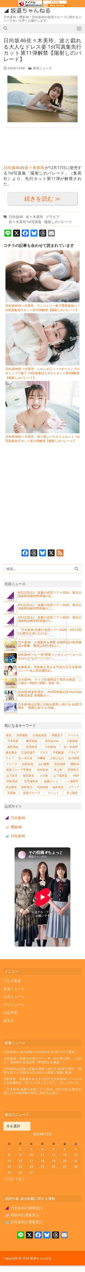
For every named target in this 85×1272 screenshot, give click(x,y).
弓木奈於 (13, 741)
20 (64, 1161)
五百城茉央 (31, 781)
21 (76, 1161)
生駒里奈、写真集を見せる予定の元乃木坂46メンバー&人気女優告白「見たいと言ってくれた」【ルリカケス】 (42, 1081)
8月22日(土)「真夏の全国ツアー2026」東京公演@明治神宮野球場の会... (50, 594)
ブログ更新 (12, 980)
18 (42, 1161)
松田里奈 (28, 775)
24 (31, 1166)
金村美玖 (58, 787)
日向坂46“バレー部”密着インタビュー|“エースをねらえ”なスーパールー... (50, 656)
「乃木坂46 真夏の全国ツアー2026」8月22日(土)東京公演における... (50, 631)
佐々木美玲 (34, 167)
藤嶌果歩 (11, 752)
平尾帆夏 (58, 752)
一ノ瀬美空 (71, 781)
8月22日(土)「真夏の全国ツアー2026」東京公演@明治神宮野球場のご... (50, 606)
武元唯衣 (11, 787)
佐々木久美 (25, 758)
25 (42, 1166)
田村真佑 (12, 781)
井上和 (58, 770)
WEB (76, 775)
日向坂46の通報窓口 (23, 1221)
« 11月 (8, 1179)
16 (20, 1161)
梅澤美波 (31, 741)
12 (53, 1155)
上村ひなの (57, 758)
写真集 (11, 793)
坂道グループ (31, 793)
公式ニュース (13, 996)
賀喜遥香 (60, 764)
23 (20, 1166)
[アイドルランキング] (30, 5)
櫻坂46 (74, 764)
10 (31, 1155)
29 (9, 1172)
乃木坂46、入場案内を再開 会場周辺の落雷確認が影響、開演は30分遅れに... (50, 644)
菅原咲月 (73, 770)
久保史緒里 (39, 735)
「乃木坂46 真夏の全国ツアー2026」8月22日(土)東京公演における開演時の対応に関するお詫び (42, 1091)
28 (76, 1166)
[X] (51, 553)
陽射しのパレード (58, 221)
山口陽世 (43, 764)
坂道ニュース (42, 68)
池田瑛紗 (13, 747)
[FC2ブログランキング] (55, 5)
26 (53, 1166)
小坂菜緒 (72, 741)
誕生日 (8, 1020)
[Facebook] (25, 553)
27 (64, 1166)
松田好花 (27, 764)
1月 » (20, 1179)
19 (53, 1161)
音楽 (9, 735)
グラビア (53, 216)
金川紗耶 (73, 758)
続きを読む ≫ (42, 198)
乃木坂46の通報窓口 (23, 1208)
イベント (53, 793)
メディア (73, 787)
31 (31, 1172)
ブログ (44, 752)
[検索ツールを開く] (5, 28)
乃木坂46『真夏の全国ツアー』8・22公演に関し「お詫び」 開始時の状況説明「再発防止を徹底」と (42, 1060)
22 (9, 1166)
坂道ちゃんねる (30, 10)
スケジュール (13, 1004)
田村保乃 (26, 787)
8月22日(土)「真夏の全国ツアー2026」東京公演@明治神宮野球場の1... (50, 619)
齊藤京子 (57, 735)
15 (9, 1161)
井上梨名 (72, 793)
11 (42, 1155)
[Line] (20, 1235)
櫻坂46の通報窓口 (22, 1215)
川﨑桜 (41, 758)
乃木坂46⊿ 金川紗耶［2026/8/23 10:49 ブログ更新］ (40, 1052)
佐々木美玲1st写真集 (25, 221)
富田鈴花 (31, 747)
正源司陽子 (28, 752)
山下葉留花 (60, 775)
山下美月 (11, 775)
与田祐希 (42, 787)
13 (64, 1155)
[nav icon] (79, 28)
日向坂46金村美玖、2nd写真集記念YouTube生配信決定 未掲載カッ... (50, 693)
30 (20, 1172)
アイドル (73, 735)
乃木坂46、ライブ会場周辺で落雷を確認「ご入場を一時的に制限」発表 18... (50, 681)
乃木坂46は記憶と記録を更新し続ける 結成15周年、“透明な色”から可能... (50, 706)
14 (76, 1155)
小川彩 (44, 775)
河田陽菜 (22, 735)
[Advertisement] (42, 144)
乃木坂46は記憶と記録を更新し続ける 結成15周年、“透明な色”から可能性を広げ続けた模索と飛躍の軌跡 (42, 1070)
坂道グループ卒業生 (19, 770)
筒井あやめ (52, 741)
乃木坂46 (50, 747)
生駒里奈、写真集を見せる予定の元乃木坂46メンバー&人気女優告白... (50, 668)
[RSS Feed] (60, 553)
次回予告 (10, 1012)
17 (31, 1161)
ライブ (10, 758)
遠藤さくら (51, 781)
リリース (11, 764)
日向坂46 (11, 167)
